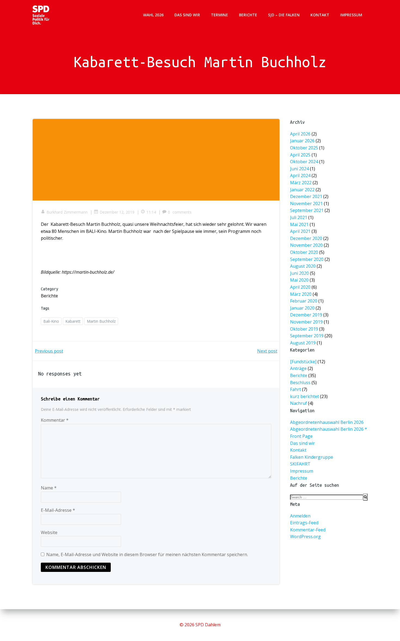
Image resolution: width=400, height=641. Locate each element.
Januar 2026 (302, 141)
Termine (219, 14)
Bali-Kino (51, 321)
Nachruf (298, 403)
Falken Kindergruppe (311, 457)
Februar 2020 (303, 301)
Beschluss (300, 383)
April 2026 (300, 134)
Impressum (351, 14)
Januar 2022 (302, 189)
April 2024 (300, 175)
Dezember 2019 (306, 315)
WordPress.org (305, 537)
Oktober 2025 (304, 148)
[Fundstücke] (303, 362)
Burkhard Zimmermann (67, 212)
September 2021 (307, 210)
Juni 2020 (299, 273)
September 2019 (307, 336)
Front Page (301, 436)
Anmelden (300, 516)
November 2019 (306, 322)
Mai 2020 (299, 280)
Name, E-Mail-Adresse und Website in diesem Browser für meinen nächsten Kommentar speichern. (147, 554)
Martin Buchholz (101, 321)
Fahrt (295, 389)
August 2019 (303, 343)
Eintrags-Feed (304, 523)
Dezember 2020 (306, 238)
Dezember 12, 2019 (117, 212)
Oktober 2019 (304, 329)
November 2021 (306, 203)
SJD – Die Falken (284, 14)
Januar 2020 (302, 308)
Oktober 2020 (304, 252)
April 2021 (300, 231)
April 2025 (300, 155)
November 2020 (306, 245)
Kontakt (319, 14)
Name (49, 488)
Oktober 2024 (304, 162)
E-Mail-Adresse (58, 510)
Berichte (248, 14)
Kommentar (55, 420)
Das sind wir (187, 14)
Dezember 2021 (306, 196)
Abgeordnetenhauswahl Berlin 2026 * (328, 429)
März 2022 (301, 183)
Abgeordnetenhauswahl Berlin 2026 (327, 422)
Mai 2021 (299, 224)
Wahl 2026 (153, 14)
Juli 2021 (298, 217)
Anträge (298, 368)
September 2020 (307, 259)
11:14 (151, 212)
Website (49, 532)
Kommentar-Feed (307, 530)
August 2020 (303, 266)
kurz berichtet (304, 396)
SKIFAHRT (300, 464)
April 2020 (300, 287)
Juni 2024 (299, 168)
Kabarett (73, 321)
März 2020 (301, 294)
